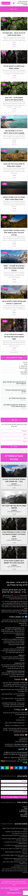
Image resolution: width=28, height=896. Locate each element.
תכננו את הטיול (23, 368)
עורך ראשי (12, 883)
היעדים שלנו (24, 366)
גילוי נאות (9, 881)
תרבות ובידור (24, 374)
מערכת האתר (19, 883)
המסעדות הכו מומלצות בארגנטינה (19, 867)
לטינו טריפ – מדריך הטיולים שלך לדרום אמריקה (22, 3)
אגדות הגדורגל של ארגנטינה (20, 865)
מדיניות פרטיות (22, 881)
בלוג (26, 370)
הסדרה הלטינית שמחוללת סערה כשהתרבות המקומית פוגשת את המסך (14, 534)
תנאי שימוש (15, 881)
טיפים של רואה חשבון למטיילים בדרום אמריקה (16, 831)
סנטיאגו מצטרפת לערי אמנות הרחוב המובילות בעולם (14, 869)
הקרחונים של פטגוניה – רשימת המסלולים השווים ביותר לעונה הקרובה (14, 268)
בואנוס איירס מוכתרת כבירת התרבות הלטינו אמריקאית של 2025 (14, 337)
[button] (14, 3)
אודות (25, 364)
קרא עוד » (14, 44)
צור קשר (7, 883)
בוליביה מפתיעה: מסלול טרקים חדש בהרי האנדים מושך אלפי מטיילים (14, 233)
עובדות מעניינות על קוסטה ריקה (17, 398)
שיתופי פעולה (23, 372)
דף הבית (15, 9)
